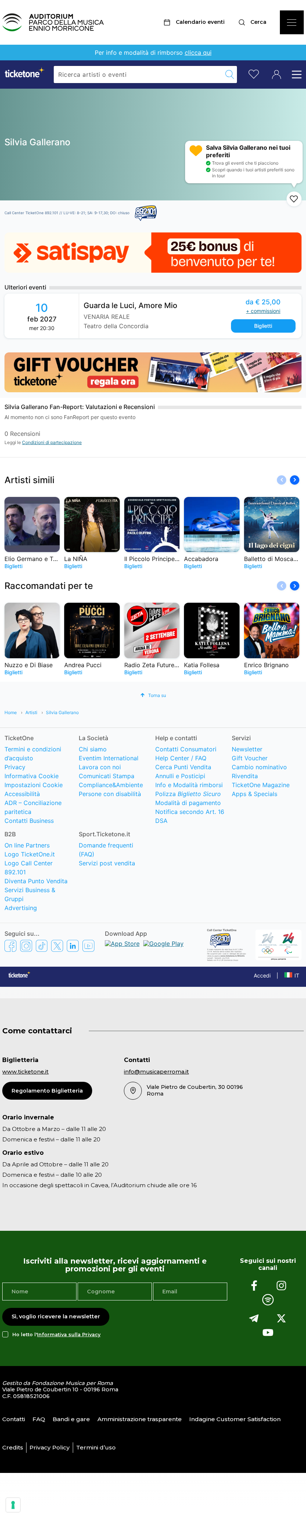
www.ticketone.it (25, 1071)
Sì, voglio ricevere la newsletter (56, 1316)
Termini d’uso (96, 1447)
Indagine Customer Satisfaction (235, 1419)
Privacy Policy (49, 1447)
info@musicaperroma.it (156, 1071)
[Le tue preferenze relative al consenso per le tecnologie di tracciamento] (13, 1505)
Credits (12, 1447)
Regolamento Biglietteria (47, 1090)
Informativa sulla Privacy (68, 1334)
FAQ (38, 1419)
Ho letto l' (56, 1334)
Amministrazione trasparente (139, 1419)
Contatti (13, 1419)
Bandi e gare (71, 1419)
